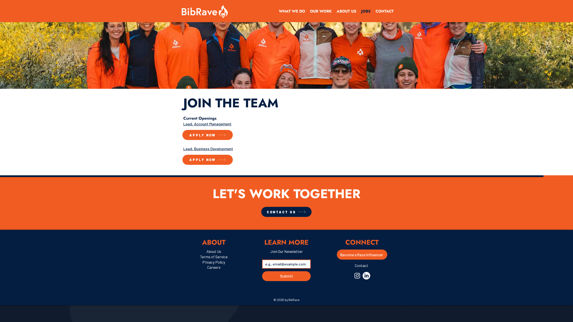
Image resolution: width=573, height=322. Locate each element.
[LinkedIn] (366, 276)
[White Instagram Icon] (357, 276)
